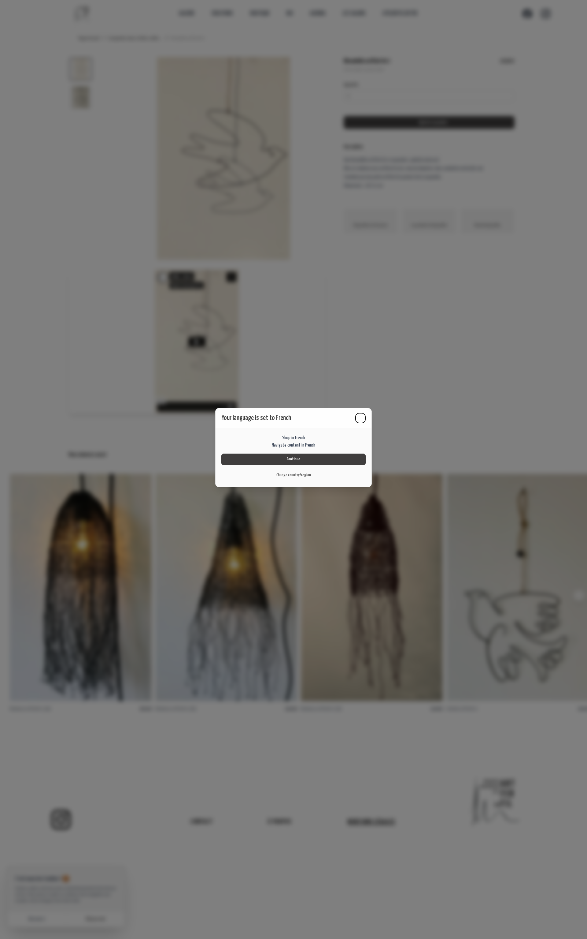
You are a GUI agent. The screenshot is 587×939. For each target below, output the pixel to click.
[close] (360, 418)
